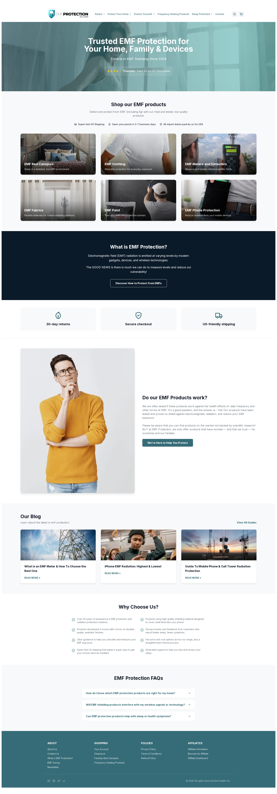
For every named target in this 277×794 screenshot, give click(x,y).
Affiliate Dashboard (198, 758)
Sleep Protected (201, 14)
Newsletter (53, 767)
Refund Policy (148, 758)
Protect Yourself (143, 14)
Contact (219, 14)
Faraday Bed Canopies (106, 758)
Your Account (101, 749)
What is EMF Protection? (60, 758)
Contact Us (53, 753)
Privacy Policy (148, 749)
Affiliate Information (198, 749)
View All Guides (246, 522)
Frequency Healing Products (173, 14)
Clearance (99, 753)
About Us (52, 749)
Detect (98, 14)
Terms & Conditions (151, 753)
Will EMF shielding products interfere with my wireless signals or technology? (135, 704)
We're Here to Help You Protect (167, 442)
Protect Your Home (118, 14)
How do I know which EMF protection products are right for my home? (130, 693)
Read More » (32, 577)
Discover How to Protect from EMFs (139, 283)
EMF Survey (53, 762)
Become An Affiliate (198, 753)
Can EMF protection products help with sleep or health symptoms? (128, 716)
